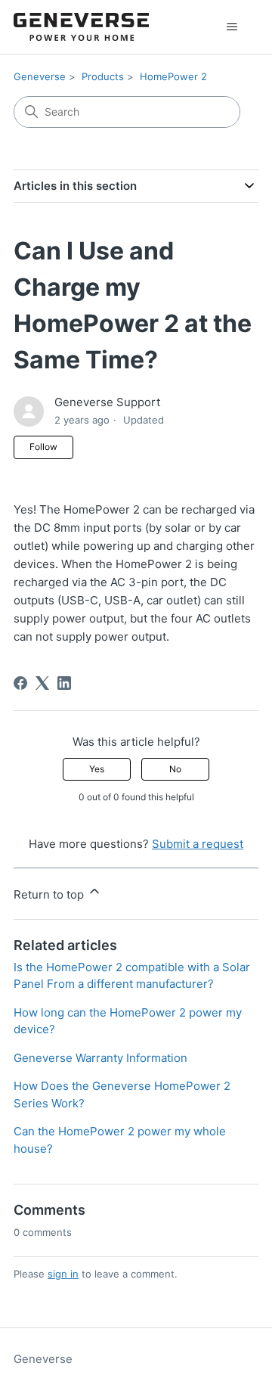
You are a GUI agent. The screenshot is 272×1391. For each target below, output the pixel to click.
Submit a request (197, 844)
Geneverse (40, 76)
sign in (63, 1274)
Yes (96, 769)
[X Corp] (42, 683)
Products (103, 76)
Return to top (50, 894)
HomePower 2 (173, 76)
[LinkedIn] (64, 683)
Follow (43, 446)
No (175, 769)
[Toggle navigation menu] (231, 27)
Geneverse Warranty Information (100, 1058)
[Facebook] (20, 683)
